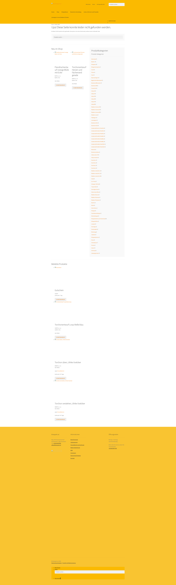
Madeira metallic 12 (96, 170)
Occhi (92, 69)
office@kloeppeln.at (56, 445)
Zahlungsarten (74, 442)
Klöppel (93, 210)
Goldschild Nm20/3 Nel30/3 (97, 131)
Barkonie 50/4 (94, 125)
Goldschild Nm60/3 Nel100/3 (98, 147)
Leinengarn (94, 120)
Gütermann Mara (95, 192)
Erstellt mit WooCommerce (69, 563)
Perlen (93, 245)
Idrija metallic (94, 157)
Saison (92, 248)
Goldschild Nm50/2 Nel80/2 (97, 139)
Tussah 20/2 (94, 186)
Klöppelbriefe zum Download (98, 218)
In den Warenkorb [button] (60, 85)
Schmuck (93, 250)
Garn (92, 75)
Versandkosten (60, 371)
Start (52, 24)
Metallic (93, 149)
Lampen (93, 224)
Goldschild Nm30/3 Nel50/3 (97, 133)
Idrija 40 (93, 99)
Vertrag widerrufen (101, 4)
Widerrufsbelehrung (75, 447)
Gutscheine (94, 208)
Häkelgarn (93, 117)
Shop (58, 12)
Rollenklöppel (94, 216)
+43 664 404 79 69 (113, 448)
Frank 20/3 (93, 88)
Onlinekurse (94, 242)
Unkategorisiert (95, 253)
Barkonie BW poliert (96, 83)
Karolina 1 (93, 160)
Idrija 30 (93, 96)
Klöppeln (93, 64)
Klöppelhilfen (94, 221)
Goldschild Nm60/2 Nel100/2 (98, 144)
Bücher (93, 61)
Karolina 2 (93, 163)
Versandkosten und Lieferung (77, 445)
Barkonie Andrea (95, 152)
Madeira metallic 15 (96, 173)
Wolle (92, 205)
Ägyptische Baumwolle (96, 80)
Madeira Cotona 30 (95, 107)
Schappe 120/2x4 (95, 184)
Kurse (92, 240)
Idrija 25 (93, 93)
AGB (72, 450)
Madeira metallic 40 (96, 176)
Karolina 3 (93, 165)
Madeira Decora (95, 194)
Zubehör (93, 234)
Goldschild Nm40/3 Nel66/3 (97, 136)
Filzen (92, 72)
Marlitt (93, 202)
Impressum (73, 453)
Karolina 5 (93, 168)
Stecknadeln (94, 229)
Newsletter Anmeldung (75, 12)
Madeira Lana (94, 115)
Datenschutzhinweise (76, 455)
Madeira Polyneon (95, 200)
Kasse (93, 4)
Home (52, 12)
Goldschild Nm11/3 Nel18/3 (97, 128)
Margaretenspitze (95, 67)
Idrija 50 (93, 101)
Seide (92, 178)
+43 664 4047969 (57, 443)
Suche (56, 569)
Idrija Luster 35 (94, 155)
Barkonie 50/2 (94, 123)
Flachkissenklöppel (96, 213)
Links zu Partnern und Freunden (91, 12)
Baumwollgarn (94, 77)
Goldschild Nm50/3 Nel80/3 (97, 141)
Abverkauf (93, 59)
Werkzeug (93, 232)
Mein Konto (88, 4)
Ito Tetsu (93, 181)
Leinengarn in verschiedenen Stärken (60, 17)
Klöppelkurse (65, 12)
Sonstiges (93, 226)
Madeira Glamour (95, 197)
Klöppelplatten (95, 237)
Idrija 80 (93, 104)
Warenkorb (58, 578)
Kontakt (73, 458)
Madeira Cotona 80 (95, 112)
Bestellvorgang (74, 439)
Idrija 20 (93, 91)
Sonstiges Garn (95, 189)
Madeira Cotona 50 (95, 109)
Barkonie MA (94, 85)
